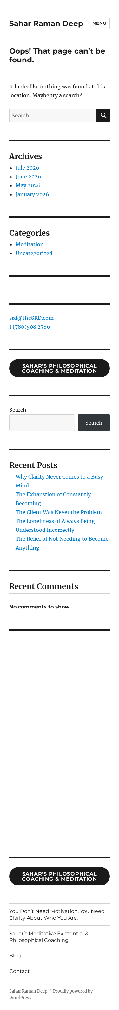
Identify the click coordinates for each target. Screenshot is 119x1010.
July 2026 (27, 167)
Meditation (30, 244)
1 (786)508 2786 (29, 327)
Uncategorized (34, 253)
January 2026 (32, 194)
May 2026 (28, 185)
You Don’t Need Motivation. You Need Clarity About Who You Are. (57, 914)
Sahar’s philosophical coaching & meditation (59, 368)
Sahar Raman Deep (46, 23)
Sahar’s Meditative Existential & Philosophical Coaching (49, 936)
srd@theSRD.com (31, 318)
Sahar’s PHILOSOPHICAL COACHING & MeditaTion (59, 876)
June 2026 (28, 176)
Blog (15, 956)
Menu (99, 23)
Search (17, 410)
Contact (19, 971)
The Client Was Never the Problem (59, 512)
